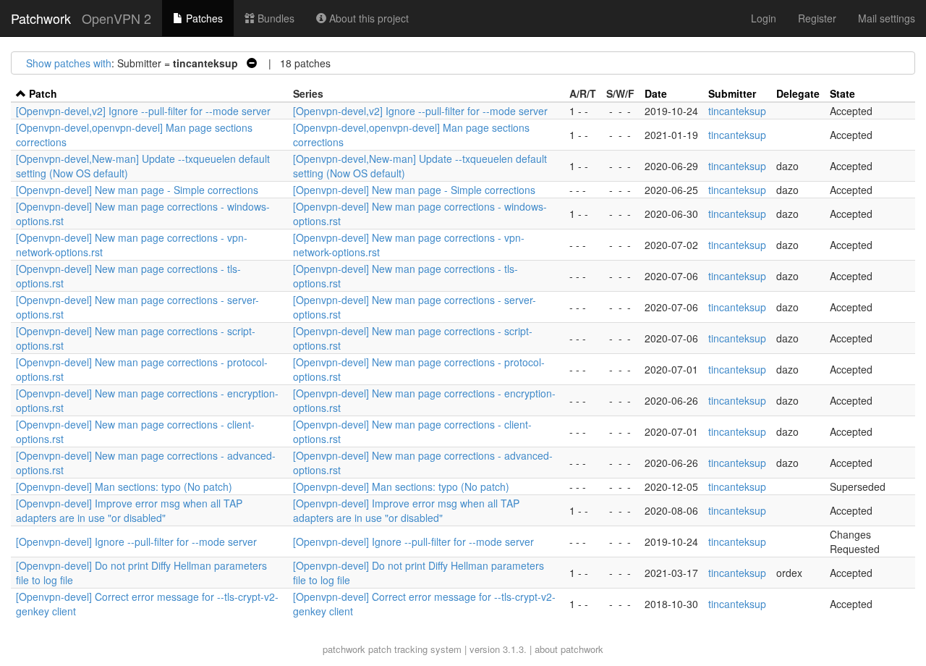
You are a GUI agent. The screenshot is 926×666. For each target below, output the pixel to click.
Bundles (274, 18)
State (842, 93)
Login (763, 18)
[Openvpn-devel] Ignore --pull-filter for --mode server (136, 541)
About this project (367, 18)
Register (817, 18)
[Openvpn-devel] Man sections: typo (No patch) (124, 486)
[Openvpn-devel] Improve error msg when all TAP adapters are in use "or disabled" (129, 510)
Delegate (798, 93)
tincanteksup (737, 111)
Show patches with (68, 63)
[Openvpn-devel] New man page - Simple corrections (137, 189)
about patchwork (569, 649)
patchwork (344, 649)
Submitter (732, 93)
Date (656, 93)
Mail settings (886, 18)
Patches (203, 18)
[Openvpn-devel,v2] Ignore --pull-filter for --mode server (143, 111)
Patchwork (41, 18)
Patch (43, 93)
